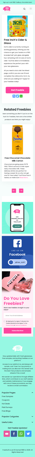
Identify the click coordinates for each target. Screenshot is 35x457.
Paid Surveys (7, 407)
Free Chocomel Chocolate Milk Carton (17, 159)
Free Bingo (6, 411)
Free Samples (7, 396)
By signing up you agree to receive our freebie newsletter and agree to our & (17, 323)
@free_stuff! (20, 262)
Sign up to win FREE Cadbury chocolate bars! (17, 2)
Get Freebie (17, 90)
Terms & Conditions (21, 325)
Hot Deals (6, 404)
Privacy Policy (10, 325)
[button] (21, 191)
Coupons (6, 400)
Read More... (24, 177)
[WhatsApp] (17, 233)
